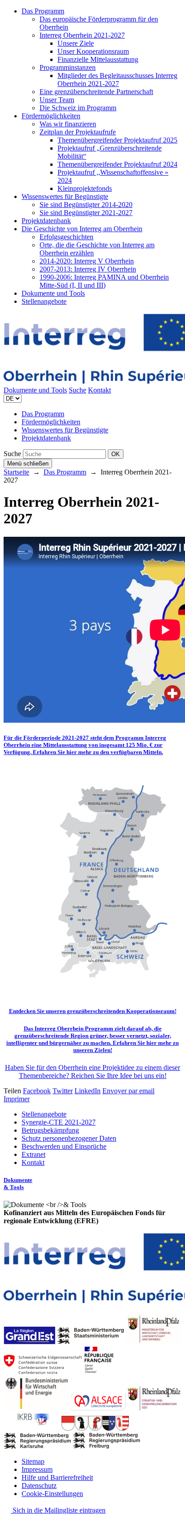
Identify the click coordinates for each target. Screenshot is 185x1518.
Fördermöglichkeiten (51, 116)
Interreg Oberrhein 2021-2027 (82, 35)
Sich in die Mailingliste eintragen (58, 1510)
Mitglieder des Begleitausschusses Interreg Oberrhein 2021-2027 (117, 79)
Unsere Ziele (75, 43)
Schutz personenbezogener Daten (69, 1138)
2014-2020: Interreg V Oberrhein (87, 261)
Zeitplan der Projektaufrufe (78, 132)
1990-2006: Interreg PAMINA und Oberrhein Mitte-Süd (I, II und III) (104, 281)
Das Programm (43, 11)
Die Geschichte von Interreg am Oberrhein (82, 229)
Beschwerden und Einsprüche (64, 1146)
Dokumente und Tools (53, 293)
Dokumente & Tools (18, 1183)
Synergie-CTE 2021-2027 (59, 1122)
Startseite (16, 472)
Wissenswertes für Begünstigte (65, 196)
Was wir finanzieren (68, 124)
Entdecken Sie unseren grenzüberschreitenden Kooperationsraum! (92, 1011)
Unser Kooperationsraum (93, 51)
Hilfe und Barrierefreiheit (57, 1477)
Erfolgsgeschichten (66, 237)
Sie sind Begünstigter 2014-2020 (86, 204)
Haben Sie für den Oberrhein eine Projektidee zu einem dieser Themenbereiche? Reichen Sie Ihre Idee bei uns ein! (92, 1071)
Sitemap (33, 1461)
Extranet (33, 1154)
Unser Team (57, 100)
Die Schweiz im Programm (78, 108)
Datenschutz (39, 1485)
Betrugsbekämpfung (50, 1130)
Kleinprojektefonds (84, 188)
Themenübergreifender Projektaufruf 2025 (117, 140)
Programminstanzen (68, 67)
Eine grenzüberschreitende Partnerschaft (96, 91)
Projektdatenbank (46, 220)
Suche (77, 390)
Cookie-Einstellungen (52, 1493)
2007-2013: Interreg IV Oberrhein (88, 269)
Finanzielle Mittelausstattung (97, 59)
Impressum (37, 1469)
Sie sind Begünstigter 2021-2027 (86, 212)
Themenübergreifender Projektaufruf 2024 (117, 164)
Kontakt (99, 390)
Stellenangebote (44, 301)
